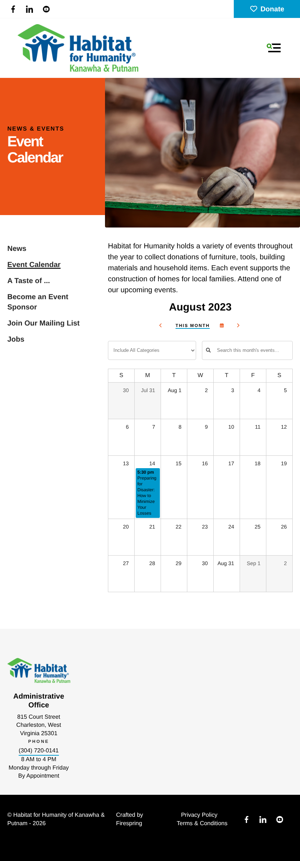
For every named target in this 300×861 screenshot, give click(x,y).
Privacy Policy (199, 815)
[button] (273, 48)
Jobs (16, 339)
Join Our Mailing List (43, 323)
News (16, 249)
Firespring (129, 823)
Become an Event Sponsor (37, 302)
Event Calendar (34, 265)
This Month (193, 325)
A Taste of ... (28, 281)
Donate (272, 9)
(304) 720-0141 (39, 751)
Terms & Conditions (202, 823)
